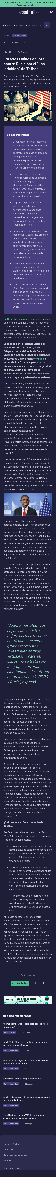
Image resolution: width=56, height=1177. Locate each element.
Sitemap (8, 1160)
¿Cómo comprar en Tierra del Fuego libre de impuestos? (25, 1025)
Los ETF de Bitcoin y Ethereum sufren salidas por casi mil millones (26, 1098)
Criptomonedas (19, 35)
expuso (39, 358)
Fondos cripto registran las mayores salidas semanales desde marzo (25, 1062)
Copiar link (22, 983)
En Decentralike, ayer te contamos (22, 318)
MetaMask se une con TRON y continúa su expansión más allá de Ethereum (24, 1117)
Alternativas (9, 1032)
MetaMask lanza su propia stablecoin (22, 1078)
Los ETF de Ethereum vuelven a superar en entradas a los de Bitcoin (25, 1043)
